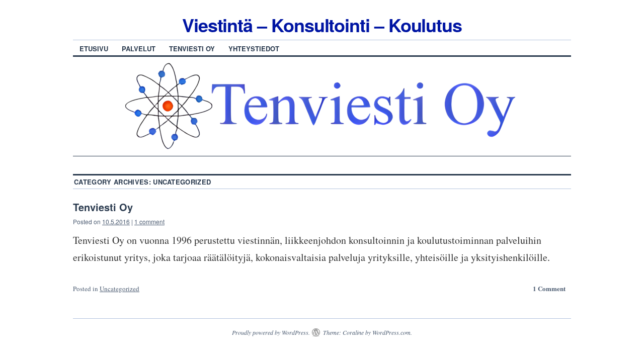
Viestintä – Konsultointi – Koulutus (322, 25)
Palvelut (138, 48)
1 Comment (549, 288)
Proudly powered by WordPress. (271, 332)
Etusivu (93, 48)
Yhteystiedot (253, 48)
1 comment (149, 221)
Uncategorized (119, 288)
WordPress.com (391, 332)
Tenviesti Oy (192, 48)
